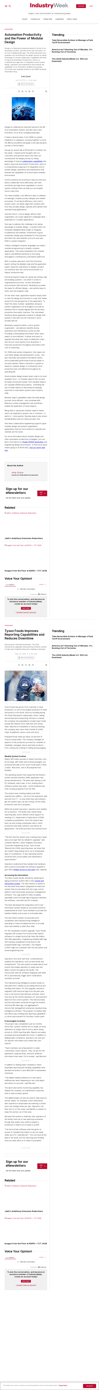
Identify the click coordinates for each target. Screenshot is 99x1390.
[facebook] (19, 91)
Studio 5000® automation (33, 442)
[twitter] (26, 91)
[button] (6, 6)
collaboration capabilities (32, 161)
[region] (26, 589)
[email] (33, 91)
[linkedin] (22, 91)
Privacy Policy (63, 1385)
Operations (47, 19)
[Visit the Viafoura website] (42, 594)
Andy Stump (26, 76)
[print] (46, 91)
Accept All (89, 1386)
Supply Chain (72, 19)
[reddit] (29, 91)
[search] (9, 6)
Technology (35, 19)
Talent (24, 19)
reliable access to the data (24, 870)
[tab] (10, 584)
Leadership (59, 19)
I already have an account (26, 612)
